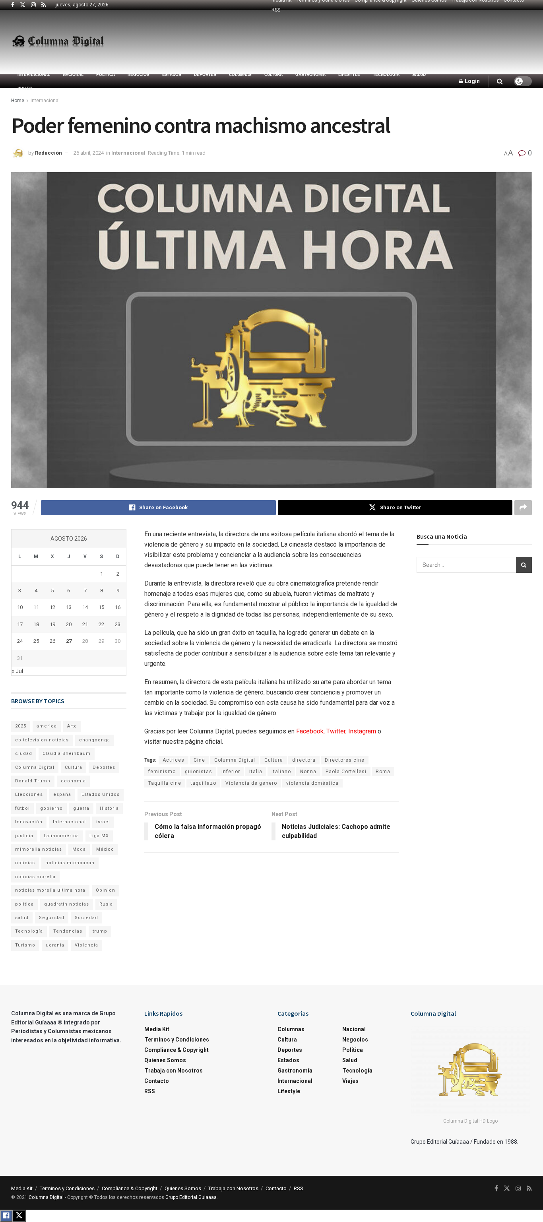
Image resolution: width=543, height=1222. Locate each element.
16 (117, 607)
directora (304, 760)
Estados (171, 74)
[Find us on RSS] (43, 5)
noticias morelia (35, 876)
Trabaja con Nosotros (173, 1070)
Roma (383, 771)
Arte (72, 726)
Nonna (308, 771)
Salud (419, 74)
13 (69, 607)
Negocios (138, 74)
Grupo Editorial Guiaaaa (191, 1197)
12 (52, 607)
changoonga (94, 740)
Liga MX (99, 835)
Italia (255, 771)
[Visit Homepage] (58, 42)
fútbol (22, 808)
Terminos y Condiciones (176, 1039)
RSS (276, 10)
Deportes (205, 74)
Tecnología (386, 74)
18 (36, 624)
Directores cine (345, 760)
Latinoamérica (61, 835)
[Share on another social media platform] (523, 507)
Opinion (105, 890)
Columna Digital (234, 760)
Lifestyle (349, 74)
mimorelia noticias (38, 849)
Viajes (24, 88)
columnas (240, 74)
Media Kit (156, 1029)
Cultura (273, 74)
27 (69, 641)
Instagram (363, 731)
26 (52, 641)
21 (85, 624)
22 (101, 624)
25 (36, 641)
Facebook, (311, 731)
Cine (199, 760)
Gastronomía (310, 74)
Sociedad (86, 917)
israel (103, 821)
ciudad (23, 753)
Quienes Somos (165, 1060)
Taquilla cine (164, 783)
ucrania (55, 945)
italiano (281, 771)
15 (101, 607)
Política (105, 74)
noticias (25, 862)
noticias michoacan (70, 862)
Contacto (156, 1081)
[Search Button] (500, 81)
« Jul (17, 671)
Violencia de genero (251, 783)
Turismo (25, 945)
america (47, 726)
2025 (20, 726)
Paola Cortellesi (346, 771)
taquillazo (203, 783)
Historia (109, 808)
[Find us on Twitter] (22, 5)
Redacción (48, 153)
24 (20, 641)
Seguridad (51, 917)
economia (73, 781)
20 (69, 624)
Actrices (173, 760)
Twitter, (337, 731)
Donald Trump (32, 781)
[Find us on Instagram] (33, 5)
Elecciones (29, 794)
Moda (79, 849)
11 (36, 607)
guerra (81, 808)
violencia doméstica (312, 783)
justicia (24, 835)
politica (24, 904)
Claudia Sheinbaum (67, 753)
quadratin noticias (66, 904)
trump (100, 931)
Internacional (33, 74)
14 (85, 607)
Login (471, 81)
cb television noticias (42, 740)
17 (20, 624)
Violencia (86, 945)
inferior (230, 771)
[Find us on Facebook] (12, 5)
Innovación (29, 821)
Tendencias (67, 931)
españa (62, 794)
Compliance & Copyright (176, 1050)
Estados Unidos (100, 794)
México (105, 849)
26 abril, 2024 (89, 153)
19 (52, 624)
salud (22, 917)
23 (117, 624)
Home (17, 100)
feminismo (162, 771)
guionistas (198, 771)
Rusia (106, 904)
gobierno (51, 808)
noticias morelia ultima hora (50, 890)
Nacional (73, 74)
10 (20, 607)
